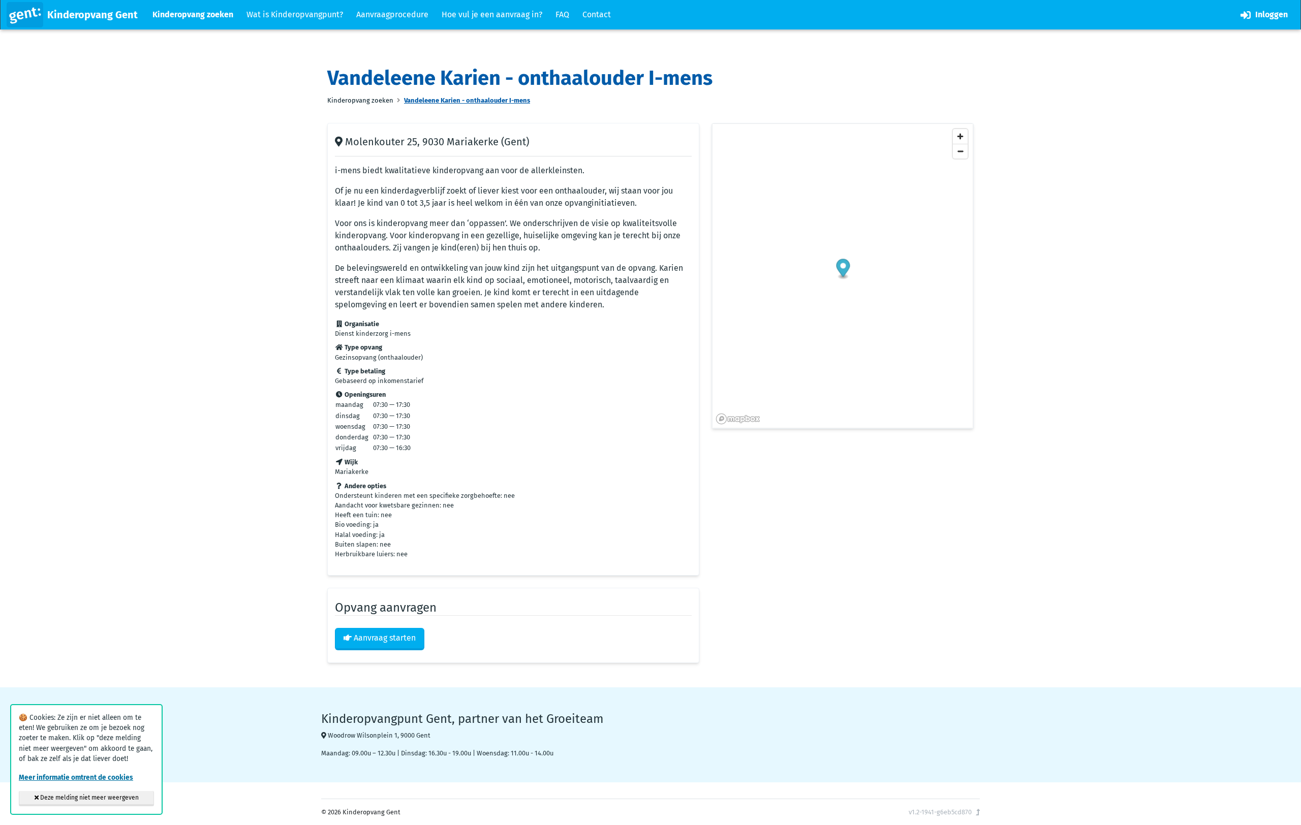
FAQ (562, 14)
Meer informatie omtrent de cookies (76, 777)
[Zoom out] (960, 151)
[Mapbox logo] (738, 419)
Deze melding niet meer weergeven (89, 797)
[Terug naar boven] (978, 812)
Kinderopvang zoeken (192, 14)
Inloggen (1270, 14)
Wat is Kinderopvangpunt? (294, 14)
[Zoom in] (960, 136)
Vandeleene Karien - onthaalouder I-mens (467, 100)
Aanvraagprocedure (392, 14)
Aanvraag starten (384, 638)
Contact (596, 14)
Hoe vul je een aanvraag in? (492, 14)
